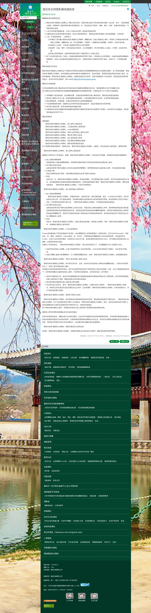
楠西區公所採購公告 (104, 417)
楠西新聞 (25, 109)
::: (21, 4)
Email (35, 33)
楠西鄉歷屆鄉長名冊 (95, 461)
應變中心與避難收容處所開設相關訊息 (70, 377)
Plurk (25, 33)
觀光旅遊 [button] (25, 115)
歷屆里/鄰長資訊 (110, 461)
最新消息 (47, 430)
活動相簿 (47, 480)
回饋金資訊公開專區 (60, 421)
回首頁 (107, 1)
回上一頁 (114, 341)
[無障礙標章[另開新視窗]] (49, 607)
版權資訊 (105, 5)
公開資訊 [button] (25, 89)
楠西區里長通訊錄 (97, 357)
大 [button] (36, 27)
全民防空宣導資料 (51, 407)
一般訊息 (106, 377)
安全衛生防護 (73, 542)
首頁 (92, 5)
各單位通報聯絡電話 (93, 377)
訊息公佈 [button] (25, 95)
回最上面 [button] (124, 341)
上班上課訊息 (117, 377)
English (116, 1)
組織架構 (65, 357)
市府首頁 (126, 1)
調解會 (47, 501)
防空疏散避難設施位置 (68, 407)
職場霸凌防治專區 (29, 214)
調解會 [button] (24, 157)
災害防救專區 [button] (27, 53)
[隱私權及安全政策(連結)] (50, 601)
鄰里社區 (47, 457)
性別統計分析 (78, 521)
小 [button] (24, 27)
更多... (108, 357)
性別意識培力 (102, 521)
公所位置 (73, 357)
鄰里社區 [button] (25, 122)
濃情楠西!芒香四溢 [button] (29, 151)
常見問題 (71, 367)
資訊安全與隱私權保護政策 (120, 5)
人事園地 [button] (25, 201)
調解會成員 (48, 505)
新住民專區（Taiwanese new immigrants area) (29, 192)
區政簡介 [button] (25, 40)
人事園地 (47, 538)
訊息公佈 (47, 426)
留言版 (46, 471)
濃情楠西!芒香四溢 (51, 492)
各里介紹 (47, 461)
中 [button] (30, 27)
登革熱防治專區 (28, 73)
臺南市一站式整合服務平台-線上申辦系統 (30, 142)
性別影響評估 (90, 521)
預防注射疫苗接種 (29, 66)
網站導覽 (89, 1)
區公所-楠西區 (30, 9)
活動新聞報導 (103, 496)
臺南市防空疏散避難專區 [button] (30, 81)
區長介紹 (47, 357)
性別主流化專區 (50, 517)
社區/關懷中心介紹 (60, 461)
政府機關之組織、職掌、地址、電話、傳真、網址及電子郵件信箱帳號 (69, 417)
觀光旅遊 (47, 448)
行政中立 (107, 542)
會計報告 (117, 417)
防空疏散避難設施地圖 (86, 407)
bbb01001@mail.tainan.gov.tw (85, 79)
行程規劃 (47, 452)
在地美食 (56, 452)
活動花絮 (47, 476)
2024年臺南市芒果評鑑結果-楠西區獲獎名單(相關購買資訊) (66, 496)
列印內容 (128, 9)
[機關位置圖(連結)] (84, 586)
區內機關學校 (84, 357)
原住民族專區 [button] (27, 183)
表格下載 (47, 367)
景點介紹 (65, 452)
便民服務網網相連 (83, 367)
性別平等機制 (66, 521)
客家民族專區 (27, 177)
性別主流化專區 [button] (28, 170)
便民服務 (47, 363)
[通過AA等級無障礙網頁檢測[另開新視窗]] (30, 223)
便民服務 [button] (25, 47)
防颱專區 (25, 60)
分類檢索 (99, 1)
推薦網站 (25, 164)
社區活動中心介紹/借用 (77, 461)
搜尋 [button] (39, 17)
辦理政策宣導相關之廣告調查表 (81, 421)
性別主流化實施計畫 (51, 521)
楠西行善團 (26, 102)
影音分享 (56, 480)
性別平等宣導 (114, 521)
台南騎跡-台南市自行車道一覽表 (82, 452)
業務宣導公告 (49, 542)
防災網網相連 (49, 380)
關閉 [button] (46, 346)
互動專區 (47, 467)
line (31, 33)
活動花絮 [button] (25, 135)
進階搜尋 (30, 22)
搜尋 (21, 17)
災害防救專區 (49, 373)
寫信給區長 (55, 471)
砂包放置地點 (49, 377)
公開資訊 (47, 413)
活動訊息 (56, 430)
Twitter (28, 33)
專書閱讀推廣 (97, 542)
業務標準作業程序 (59, 367)
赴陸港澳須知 (85, 542)
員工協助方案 (61, 542)
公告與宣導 (59, 505)
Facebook (22, 33)
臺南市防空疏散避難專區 (54, 404)
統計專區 (47, 421)
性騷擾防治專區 (28, 208)
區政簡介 (47, 354)
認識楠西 (56, 357)
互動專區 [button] (25, 128)
